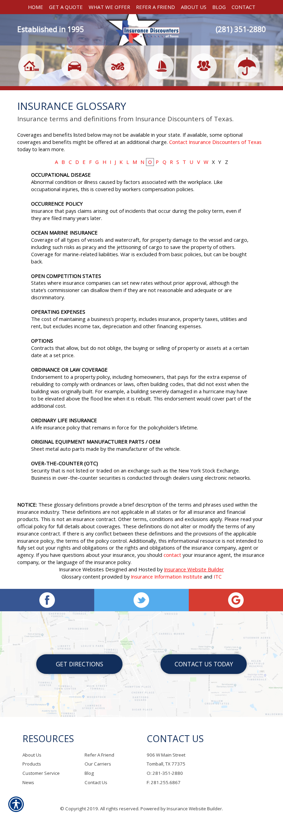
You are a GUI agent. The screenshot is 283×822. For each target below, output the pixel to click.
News (28, 782)
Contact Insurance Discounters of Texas (215, 141)
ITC (218, 576)
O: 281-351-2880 (165, 773)
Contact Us (96, 782)
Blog (89, 773)
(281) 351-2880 (241, 29)
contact (172, 554)
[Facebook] (47, 600)
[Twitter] (141, 600)
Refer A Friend (99, 755)
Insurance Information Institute (166, 576)
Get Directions (79, 664)
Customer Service (41, 773)
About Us (31, 755)
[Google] (236, 600)
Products (31, 764)
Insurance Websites (81, 569)
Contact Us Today (204, 664)
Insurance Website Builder (194, 569)
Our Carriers (98, 764)
